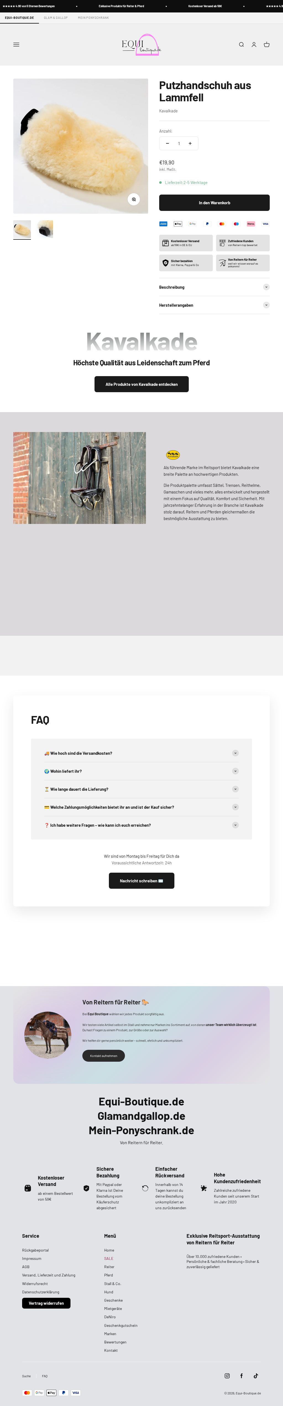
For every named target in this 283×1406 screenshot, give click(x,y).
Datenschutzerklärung (40, 1291)
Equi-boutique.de (19, 17)
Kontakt (111, 1350)
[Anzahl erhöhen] (190, 143)
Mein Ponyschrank (93, 17)
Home (109, 1250)
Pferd (108, 1275)
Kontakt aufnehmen (103, 1056)
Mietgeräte (113, 1308)
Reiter (109, 1266)
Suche (26, 1376)
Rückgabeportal (35, 1250)
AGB (26, 1266)
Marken (110, 1333)
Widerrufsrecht (35, 1283)
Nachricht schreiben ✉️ (141, 880)
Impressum (31, 1258)
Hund (108, 1291)
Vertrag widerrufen (46, 1303)
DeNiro (110, 1316)
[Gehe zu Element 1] (22, 230)
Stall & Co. (112, 1283)
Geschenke (113, 1300)
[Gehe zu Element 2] (44, 230)
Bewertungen (115, 1342)
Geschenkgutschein (121, 1325)
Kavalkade (168, 110)
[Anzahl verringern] (167, 143)
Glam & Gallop (56, 17)
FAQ (45, 1376)
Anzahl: (165, 130)
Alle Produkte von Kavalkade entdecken (142, 384)
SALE (108, 1258)
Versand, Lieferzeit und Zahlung (48, 1275)
